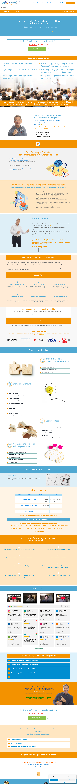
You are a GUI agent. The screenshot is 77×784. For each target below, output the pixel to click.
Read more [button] (10, 619)
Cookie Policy (60, 782)
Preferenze (71, 779)
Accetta (54, 779)
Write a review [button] (65, 606)
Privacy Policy (65, 782)
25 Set (38, 773)
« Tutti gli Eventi (3, 7)
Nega (63, 779)
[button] (8, 340)
